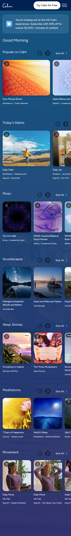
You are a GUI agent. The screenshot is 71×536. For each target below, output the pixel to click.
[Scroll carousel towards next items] (47, 53)
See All (60, 53)
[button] (35, 24)
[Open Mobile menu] (64, 5)
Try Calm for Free (46, 5)
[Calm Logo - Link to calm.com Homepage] (8, 5)
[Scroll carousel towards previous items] (39, 53)
